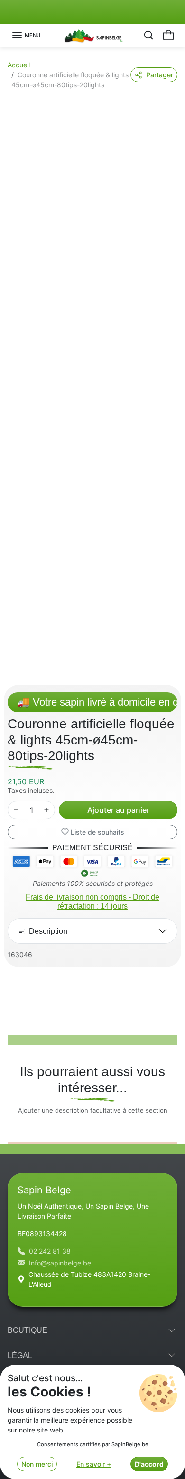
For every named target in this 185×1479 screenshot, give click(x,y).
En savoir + (93, 1464)
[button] (26, 35)
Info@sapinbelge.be (60, 1263)
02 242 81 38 (50, 1251)
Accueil (19, 65)
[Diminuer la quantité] (16, 810)
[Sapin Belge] (92, 34)
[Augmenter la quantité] (46, 810)
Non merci (37, 1464)
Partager (159, 75)
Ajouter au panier (118, 810)
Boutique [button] (27, 1330)
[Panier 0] (168, 35)
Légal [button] (20, 1355)
